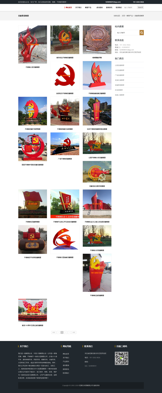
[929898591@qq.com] (126, 2)
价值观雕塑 (119, 90)
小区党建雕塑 (119, 70)
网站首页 (69, 7)
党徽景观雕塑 (139, 16)
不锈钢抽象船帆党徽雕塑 (97, 93)
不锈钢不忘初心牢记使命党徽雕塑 (64, 222)
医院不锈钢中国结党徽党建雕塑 (32, 165)
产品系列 (65, 361)
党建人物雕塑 (119, 95)
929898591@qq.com (127, 50)
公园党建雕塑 (119, 65)
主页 (123, 16)
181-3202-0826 (138, 2)
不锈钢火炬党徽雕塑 (97, 250)
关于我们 (78, 7)
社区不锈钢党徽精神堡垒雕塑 (97, 129)
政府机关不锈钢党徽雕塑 (64, 93)
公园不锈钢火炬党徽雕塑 (97, 157)
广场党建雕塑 (119, 75)
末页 (74, 332)
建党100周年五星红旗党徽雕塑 (32, 325)
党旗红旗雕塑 (119, 80)
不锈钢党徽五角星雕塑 (65, 129)
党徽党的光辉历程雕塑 (97, 186)
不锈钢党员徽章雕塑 (33, 222)
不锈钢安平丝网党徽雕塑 (32, 257)
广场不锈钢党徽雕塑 (65, 159)
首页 (53, 332)
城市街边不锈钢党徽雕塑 (64, 58)
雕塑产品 (88, 7)
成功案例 (99, 7)
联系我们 (119, 7)
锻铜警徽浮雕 (97, 58)
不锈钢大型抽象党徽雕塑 (64, 257)
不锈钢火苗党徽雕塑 (33, 67)
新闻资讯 (109, 7)
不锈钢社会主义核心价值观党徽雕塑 (97, 222)
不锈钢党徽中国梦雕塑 (32, 129)
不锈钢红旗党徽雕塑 (97, 295)
